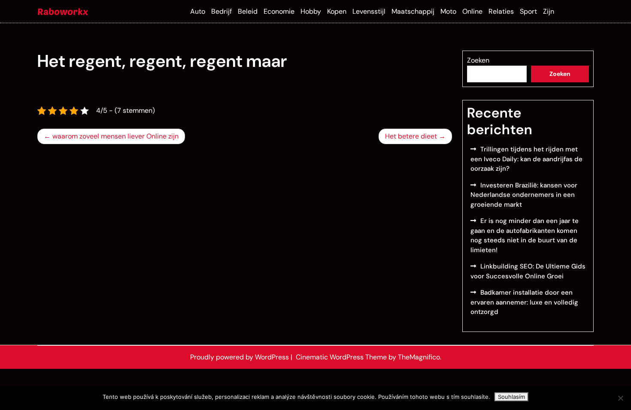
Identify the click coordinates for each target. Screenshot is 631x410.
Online (472, 11)
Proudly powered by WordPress (240, 357)
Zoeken (478, 60)
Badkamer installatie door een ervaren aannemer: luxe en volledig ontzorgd (524, 302)
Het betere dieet (411, 136)
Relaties (501, 11)
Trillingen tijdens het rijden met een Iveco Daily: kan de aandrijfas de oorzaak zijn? (526, 159)
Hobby (310, 11)
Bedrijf (221, 11)
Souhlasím (511, 396)
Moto (448, 11)
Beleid (248, 11)
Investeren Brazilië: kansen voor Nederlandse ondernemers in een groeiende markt (523, 195)
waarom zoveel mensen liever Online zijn (115, 136)
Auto (197, 11)
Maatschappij (412, 11)
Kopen (336, 11)
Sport (528, 11)
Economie (279, 11)
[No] (620, 398)
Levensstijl (368, 11)
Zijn (548, 11)
